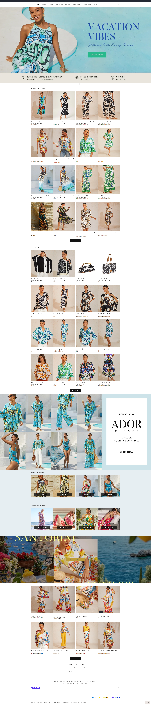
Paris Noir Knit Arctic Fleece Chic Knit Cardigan (62, 278)
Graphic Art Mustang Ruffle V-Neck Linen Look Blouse (85, 158)
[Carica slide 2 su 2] (75, 84)
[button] (51, 4)
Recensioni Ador (62, 681)
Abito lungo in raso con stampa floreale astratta (61, 121)
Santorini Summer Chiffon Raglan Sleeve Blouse (39, 650)
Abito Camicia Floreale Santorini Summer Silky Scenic (41, 158)
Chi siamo (56, 681)
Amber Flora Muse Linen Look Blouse (38, 382)
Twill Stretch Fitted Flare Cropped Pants (60, 650)
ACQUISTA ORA (75, 431)
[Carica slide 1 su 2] (73, 84)
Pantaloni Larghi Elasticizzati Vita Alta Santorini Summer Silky (63, 615)
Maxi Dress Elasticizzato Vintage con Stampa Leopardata (108, 232)
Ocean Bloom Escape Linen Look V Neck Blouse (84, 348)
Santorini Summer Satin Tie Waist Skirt (83, 650)
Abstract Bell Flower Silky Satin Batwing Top (84, 195)
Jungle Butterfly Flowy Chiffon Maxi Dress (61, 232)
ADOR (35, 702)
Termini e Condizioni (84, 683)
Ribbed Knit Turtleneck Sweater (37, 278)
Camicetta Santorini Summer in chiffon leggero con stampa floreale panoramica (63, 159)
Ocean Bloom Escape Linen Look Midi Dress (106, 348)
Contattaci (68, 681)
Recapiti (84, 702)
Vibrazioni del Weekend (108, 531)
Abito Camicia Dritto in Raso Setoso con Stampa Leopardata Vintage (86, 233)
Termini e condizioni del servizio (67, 702)
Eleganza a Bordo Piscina (64, 531)
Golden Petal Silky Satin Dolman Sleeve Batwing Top (85, 121)
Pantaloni (64, 498)
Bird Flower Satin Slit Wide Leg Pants (104, 382)
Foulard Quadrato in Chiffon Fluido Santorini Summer (107, 614)
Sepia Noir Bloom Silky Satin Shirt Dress (83, 313)
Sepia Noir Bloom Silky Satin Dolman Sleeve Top (106, 313)
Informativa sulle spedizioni (77, 702)
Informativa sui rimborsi (47, 702)
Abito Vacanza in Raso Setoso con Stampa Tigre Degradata (41, 195)
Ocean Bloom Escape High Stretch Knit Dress (61, 348)
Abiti (86, 498)
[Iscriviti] (84, 671)
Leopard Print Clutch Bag (80, 278)
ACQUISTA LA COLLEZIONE (75, 559)
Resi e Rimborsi (93, 681)
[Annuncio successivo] (119, 1)
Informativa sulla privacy (74, 683)
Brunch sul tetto (86, 531)
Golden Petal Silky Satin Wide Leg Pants (105, 121)
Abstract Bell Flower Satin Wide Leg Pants (105, 195)
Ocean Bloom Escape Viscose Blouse (37, 348)
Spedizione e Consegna (84, 681)
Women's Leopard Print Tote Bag (103, 278)
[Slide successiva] (78, 84)
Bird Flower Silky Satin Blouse (81, 382)
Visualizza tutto (75, 240)
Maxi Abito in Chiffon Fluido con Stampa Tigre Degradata (63, 195)
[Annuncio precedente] (31, 1)
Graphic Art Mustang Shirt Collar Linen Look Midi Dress (108, 158)
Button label (75, 44)
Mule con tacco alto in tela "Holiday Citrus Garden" (85, 614)
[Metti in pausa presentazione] (80, 84)
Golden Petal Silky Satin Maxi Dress (59, 313)
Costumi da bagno (108, 498)
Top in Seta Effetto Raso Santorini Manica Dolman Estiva (41, 614)
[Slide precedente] (70, 84)
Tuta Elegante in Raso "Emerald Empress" (38, 232)
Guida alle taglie (66, 683)
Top (41, 498)
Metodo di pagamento (75, 681)
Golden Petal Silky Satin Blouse (37, 313)
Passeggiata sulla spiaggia (41, 531)
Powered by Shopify (39, 702)
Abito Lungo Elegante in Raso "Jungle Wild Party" (40, 121)
